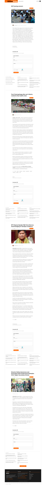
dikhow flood (21, 171)
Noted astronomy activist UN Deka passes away (10, 79)
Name (14, 187)
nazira (15, 171)
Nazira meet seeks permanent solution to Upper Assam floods (11, 215)
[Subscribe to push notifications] (37, 1)
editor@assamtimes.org (10, 478)
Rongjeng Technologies (24, 475)
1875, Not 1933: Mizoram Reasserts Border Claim (22, 84)
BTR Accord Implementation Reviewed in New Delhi (11, 364)
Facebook (24, 476)
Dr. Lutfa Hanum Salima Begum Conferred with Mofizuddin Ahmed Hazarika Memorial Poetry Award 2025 (23, 80)
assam (20, 172)
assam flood (24, 171)
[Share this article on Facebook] (14, 8)
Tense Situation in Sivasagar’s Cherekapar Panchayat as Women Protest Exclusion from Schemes (23, 86)
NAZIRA (14, 117)
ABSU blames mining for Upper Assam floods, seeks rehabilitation (11, 356)
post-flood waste (27, 171)
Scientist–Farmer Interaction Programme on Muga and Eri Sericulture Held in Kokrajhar (11, 358)
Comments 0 (32, 8)
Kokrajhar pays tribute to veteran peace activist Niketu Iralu (11, 360)
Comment (14, 63)
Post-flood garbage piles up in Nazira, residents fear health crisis (34, 78)
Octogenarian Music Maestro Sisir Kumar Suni (10, 82)
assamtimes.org (10, 477)
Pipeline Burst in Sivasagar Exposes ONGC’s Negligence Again (23, 82)
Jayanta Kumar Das (15, 25)
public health (14, 172)
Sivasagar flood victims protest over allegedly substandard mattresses (33, 84)
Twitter (21, 476)
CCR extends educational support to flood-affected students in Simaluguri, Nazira (10, 213)
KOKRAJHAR (15, 248)
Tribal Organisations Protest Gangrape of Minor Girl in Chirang (11, 362)
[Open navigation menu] (6, 1)
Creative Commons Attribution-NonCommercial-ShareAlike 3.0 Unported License (11, 476)
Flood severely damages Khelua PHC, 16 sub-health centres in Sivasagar (11, 217)
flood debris (17, 172)
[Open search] (38, 1)
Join (29, 473)
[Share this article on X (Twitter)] (15, 8)
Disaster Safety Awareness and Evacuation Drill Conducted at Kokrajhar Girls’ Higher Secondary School (34, 82)
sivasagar (17, 171)
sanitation (31, 171)
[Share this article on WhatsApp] (13, 8)
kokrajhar (15, 319)
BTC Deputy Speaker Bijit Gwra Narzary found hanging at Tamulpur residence (34, 80)
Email (15, 60)
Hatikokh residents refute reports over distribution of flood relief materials (34, 87)
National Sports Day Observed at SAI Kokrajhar (22, 208)
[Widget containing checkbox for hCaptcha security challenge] (18, 70)
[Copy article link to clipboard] (17, 8)
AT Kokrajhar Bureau (16, 245)
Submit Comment (16, 72)
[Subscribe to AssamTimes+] (40, 1)
